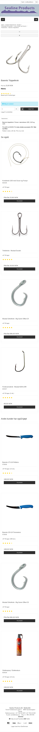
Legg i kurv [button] (31, 109)
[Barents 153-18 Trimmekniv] (19, 511)
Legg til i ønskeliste (6, 112)
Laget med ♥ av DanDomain (19, 726)
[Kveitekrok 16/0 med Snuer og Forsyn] (19, 159)
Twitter (28, 719)
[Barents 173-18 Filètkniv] (19, 441)
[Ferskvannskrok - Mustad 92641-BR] (19, 366)
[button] (19, 31)
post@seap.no (15, 715)
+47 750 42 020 (20, 713)
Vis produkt (19, 201)
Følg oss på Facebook (17, 719)
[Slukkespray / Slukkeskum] (19, 649)
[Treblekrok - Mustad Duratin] (19, 229)
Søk (36, 2)
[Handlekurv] (36, 19)
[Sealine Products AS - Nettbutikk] (19, 10)
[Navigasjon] (3, 19)
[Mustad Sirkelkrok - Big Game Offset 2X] (19, 297)
